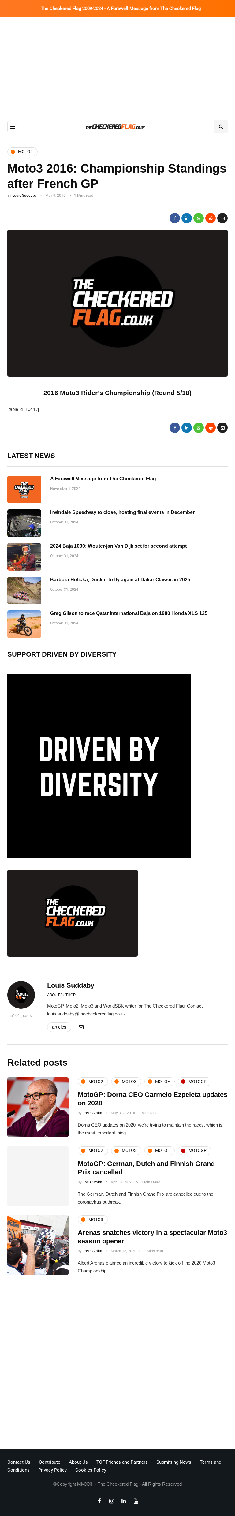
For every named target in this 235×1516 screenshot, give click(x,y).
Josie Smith (92, 1113)
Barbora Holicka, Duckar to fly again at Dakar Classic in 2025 (120, 579)
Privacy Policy (52, 1470)
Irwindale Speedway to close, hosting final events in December (122, 512)
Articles (59, 1027)
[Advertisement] (117, 63)
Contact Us (18, 1462)
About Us (78, 1462)
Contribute (49, 1462)
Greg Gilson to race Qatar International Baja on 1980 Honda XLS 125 (128, 613)
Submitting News (173, 1462)
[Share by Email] (222, 218)
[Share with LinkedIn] (186, 218)
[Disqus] (117, 1363)
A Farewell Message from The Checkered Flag (103, 478)
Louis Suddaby (24, 195)
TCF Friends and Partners (122, 1462)
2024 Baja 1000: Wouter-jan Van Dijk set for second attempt (118, 546)
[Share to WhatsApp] (198, 218)
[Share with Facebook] (175, 218)
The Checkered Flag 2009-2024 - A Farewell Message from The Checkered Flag (121, 8)
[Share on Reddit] (210, 218)
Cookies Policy (90, 1470)
